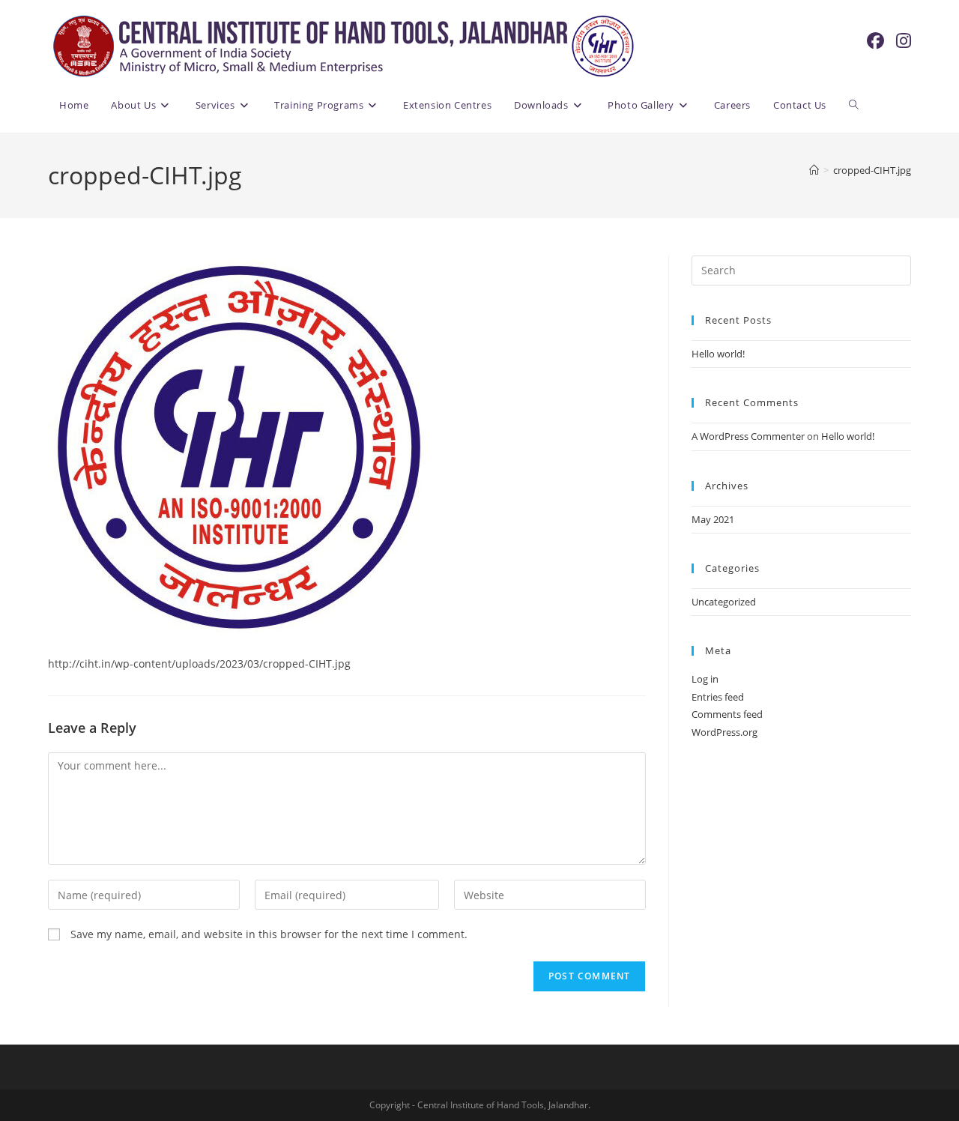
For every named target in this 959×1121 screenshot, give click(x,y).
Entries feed (718, 697)
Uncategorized (724, 601)
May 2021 (713, 519)
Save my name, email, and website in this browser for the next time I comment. (269, 934)
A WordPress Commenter (748, 436)
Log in (705, 679)
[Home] (814, 170)
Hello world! (718, 353)
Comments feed (727, 714)
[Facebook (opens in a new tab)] (875, 40)
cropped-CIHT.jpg (872, 170)
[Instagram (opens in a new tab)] (903, 40)
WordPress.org (724, 732)
